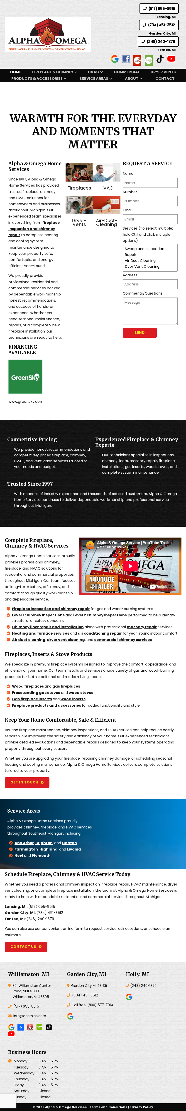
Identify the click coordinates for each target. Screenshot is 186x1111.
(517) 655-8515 (161, 8)
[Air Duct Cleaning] (150, 261)
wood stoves (81, 692)
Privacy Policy (141, 1107)
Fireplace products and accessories (46, 705)
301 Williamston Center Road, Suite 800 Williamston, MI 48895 (31, 991)
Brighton (44, 843)
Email (127, 210)
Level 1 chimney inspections (38, 615)
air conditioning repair (100, 633)
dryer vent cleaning (66, 639)
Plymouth (41, 855)
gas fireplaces (66, 686)
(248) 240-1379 (160, 41)
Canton (69, 843)
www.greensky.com (25, 401)
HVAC (93, 72)
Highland (48, 849)
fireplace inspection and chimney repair (34, 229)
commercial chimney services (123, 639)
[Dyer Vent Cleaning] (150, 267)
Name (128, 173)
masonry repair (142, 627)
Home (15, 72)
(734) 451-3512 (161, 25)
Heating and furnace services (40, 633)
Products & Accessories (37, 78)
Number (130, 192)
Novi (19, 855)
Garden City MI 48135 (88, 985)
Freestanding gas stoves (36, 692)
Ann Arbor (24, 843)
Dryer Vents (163, 72)
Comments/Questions (142, 293)
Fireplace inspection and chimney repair (51, 608)
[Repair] (150, 255)
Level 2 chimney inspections (100, 615)
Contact (165, 78)
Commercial (127, 72)
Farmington (26, 849)
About (131, 78)
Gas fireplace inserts (32, 699)
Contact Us (23, 946)
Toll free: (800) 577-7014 (92, 1005)
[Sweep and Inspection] (150, 249)
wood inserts (73, 699)
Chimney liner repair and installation (48, 627)
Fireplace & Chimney (52, 72)
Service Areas (94, 78)
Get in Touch (24, 782)
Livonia (74, 849)
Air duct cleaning (28, 639)
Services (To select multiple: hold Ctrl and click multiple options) (148, 234)
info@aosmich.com (29, 1015)
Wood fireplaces (28, 686)
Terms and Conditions (108, 1107)
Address (130, 275)
